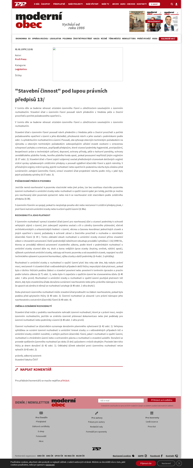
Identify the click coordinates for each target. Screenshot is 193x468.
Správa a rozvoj (40, 38)
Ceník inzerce (152, 421)
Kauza (96, 38)
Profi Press (20, 59)
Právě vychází (144, 38)
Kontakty (142, 4)
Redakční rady (96, 426)
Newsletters (129, 38)
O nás (37, 4)
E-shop (41, 431)
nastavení (50, 464)
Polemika (67, 38)
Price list (152, 426)
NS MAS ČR (70, 455)
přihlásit (64, 380)
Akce (41, 441)
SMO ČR (41, 455)
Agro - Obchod (127, 4)
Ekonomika (21, 38)
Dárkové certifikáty (41, 426)
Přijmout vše (146, 463)
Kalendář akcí (168, 38)
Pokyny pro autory (96, 421)
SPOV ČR (59, 455)
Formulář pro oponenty (96, 431)
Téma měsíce (115, 38)
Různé (104, 38)
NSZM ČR (80, 455)
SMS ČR (49, 455)
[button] (161, 400)
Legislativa (55, 38)
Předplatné (41, 421)
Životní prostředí (82, 38)
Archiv (115, 4)
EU (29, 38)
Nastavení (166, 463)
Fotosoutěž (41, 436)
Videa (154, 38)
